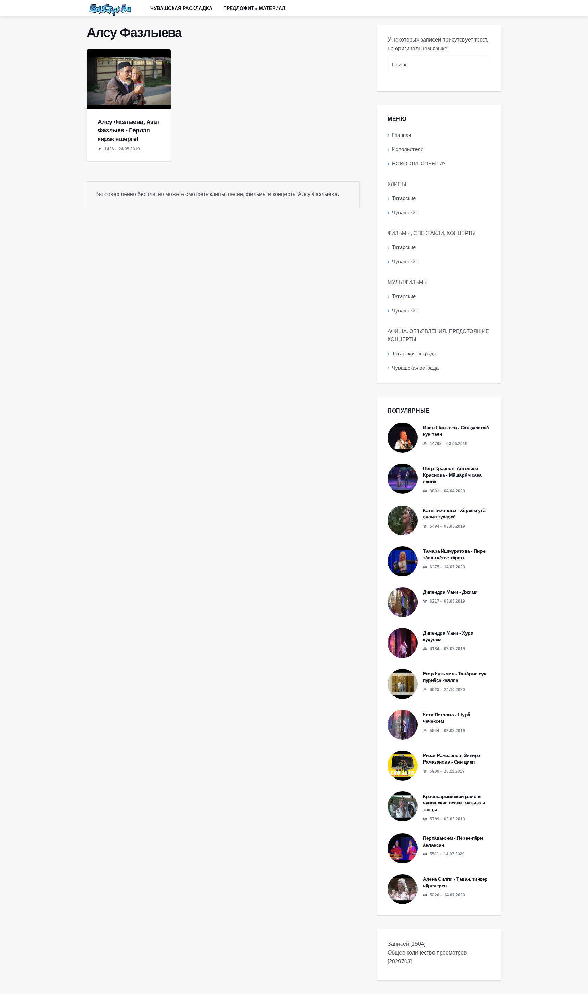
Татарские (404, 198)
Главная (401, 135)
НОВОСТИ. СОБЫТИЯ (419, 163)
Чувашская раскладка (181, 8)
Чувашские (405, 212)
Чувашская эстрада (415, 368)
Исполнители (407, 149)
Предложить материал (254, 8)
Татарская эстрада (414, 353)
